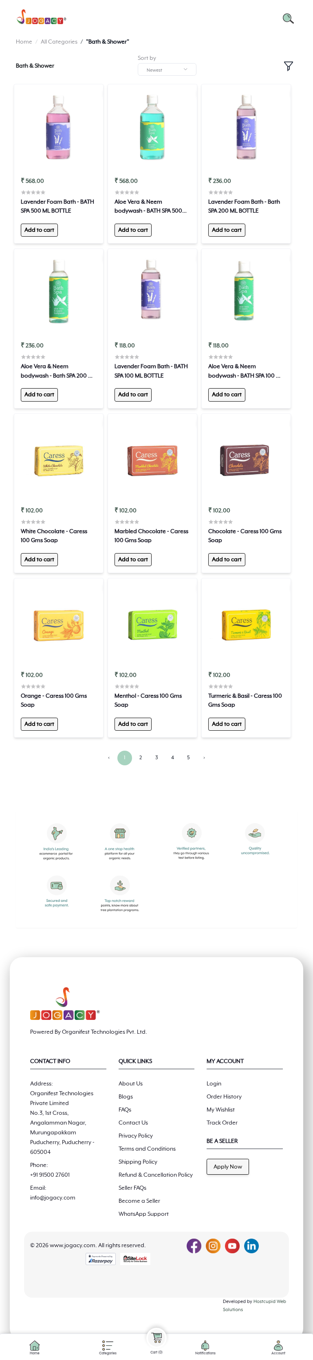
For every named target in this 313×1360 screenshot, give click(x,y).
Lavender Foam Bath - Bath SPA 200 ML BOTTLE (244, 206)
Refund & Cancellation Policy (156, 1175)
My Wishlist (221, 1110)
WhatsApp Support (144, 1214)
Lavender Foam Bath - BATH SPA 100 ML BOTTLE (151, 371)
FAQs (125, 1110)
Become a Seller (139, 1201)
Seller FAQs (132, 1188)
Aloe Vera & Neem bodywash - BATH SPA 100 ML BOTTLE (246, 371)
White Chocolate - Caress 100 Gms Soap (54, 536)
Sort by (147, 58)
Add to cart (39, 230)
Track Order (222, 1123)
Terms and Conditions (147, 1149)
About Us (131, 1084)
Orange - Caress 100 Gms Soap (54, 700)
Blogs (126, 1097)
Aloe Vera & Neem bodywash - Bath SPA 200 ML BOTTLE (58, 371)
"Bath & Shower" (107, 42)
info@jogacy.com (52, 1198)
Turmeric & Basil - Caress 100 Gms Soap (245, 700)
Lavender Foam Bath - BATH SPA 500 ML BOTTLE (57, 206)
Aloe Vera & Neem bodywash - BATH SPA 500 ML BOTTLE (148, 207)
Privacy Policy (136, 1136)
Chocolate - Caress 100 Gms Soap (245, 536)
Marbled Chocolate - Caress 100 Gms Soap (151, 536)
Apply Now (228, 1167)
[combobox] (167, 69)
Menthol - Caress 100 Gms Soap (148, 700)
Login (214, 1084)
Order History (224, 1097)
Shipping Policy (138, 1162)
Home (24, 42)
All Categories (59, 42)
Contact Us (133, 1123)
